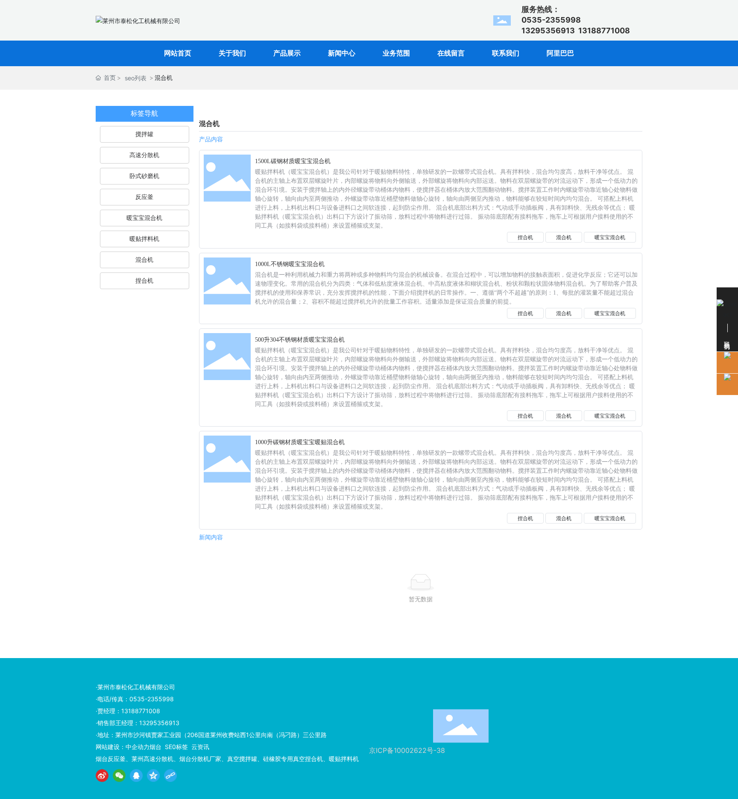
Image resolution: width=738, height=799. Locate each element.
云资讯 (200, 746)
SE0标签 (176, 746)
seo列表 (135, 78)
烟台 (155, 746)
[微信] (119, 775)
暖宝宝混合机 (609, 237)
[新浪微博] (102, 775)
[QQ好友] (136, 775)
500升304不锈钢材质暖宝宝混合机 (300, 340)
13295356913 (548, 30)
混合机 (563, 237)
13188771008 (604, 30)
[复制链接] (170, 775)
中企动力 (137, 746)
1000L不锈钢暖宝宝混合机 (290, 264)
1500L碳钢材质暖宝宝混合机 (293, 161)
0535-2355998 (151, 698)
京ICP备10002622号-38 (407, 750)
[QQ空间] (153, 775)
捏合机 (525, 237)
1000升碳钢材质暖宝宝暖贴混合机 (300, 442)
